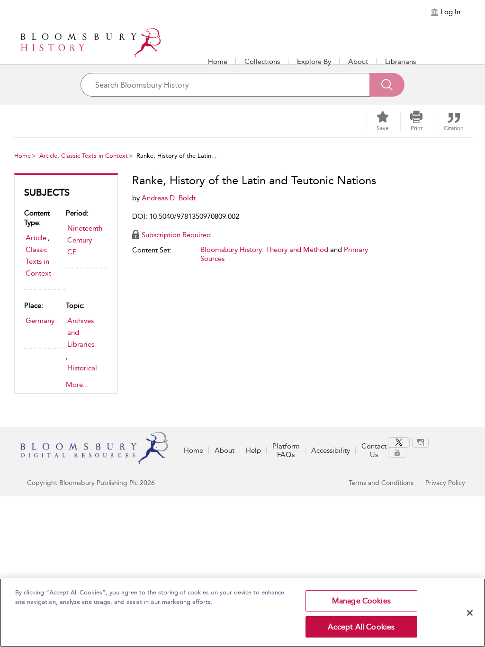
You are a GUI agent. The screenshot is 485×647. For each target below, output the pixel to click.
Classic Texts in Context (94, 155)
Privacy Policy (445, 483)
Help (253, 450)
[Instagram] (420, 443)
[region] (242, 612)
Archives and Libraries (80, 332)
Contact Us (373, 450)
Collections (262, 61)
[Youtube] (397, 453)
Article (48, 155)
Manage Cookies (361, 600)
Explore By (314, 61)
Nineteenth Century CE (84, 240)
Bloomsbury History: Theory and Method (264, 249)
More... (77, 384)
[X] (399, 442)
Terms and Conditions (381, 483)
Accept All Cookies (361, 626)
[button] (314, 61)
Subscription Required (176, 235)
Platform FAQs (286, 450)
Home (217, 61)
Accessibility (330, 450)
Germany (40, 320)
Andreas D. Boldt (169, 198)
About (358, 61)
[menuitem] (400, 442)
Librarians (400, 61)
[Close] (469, 612)
